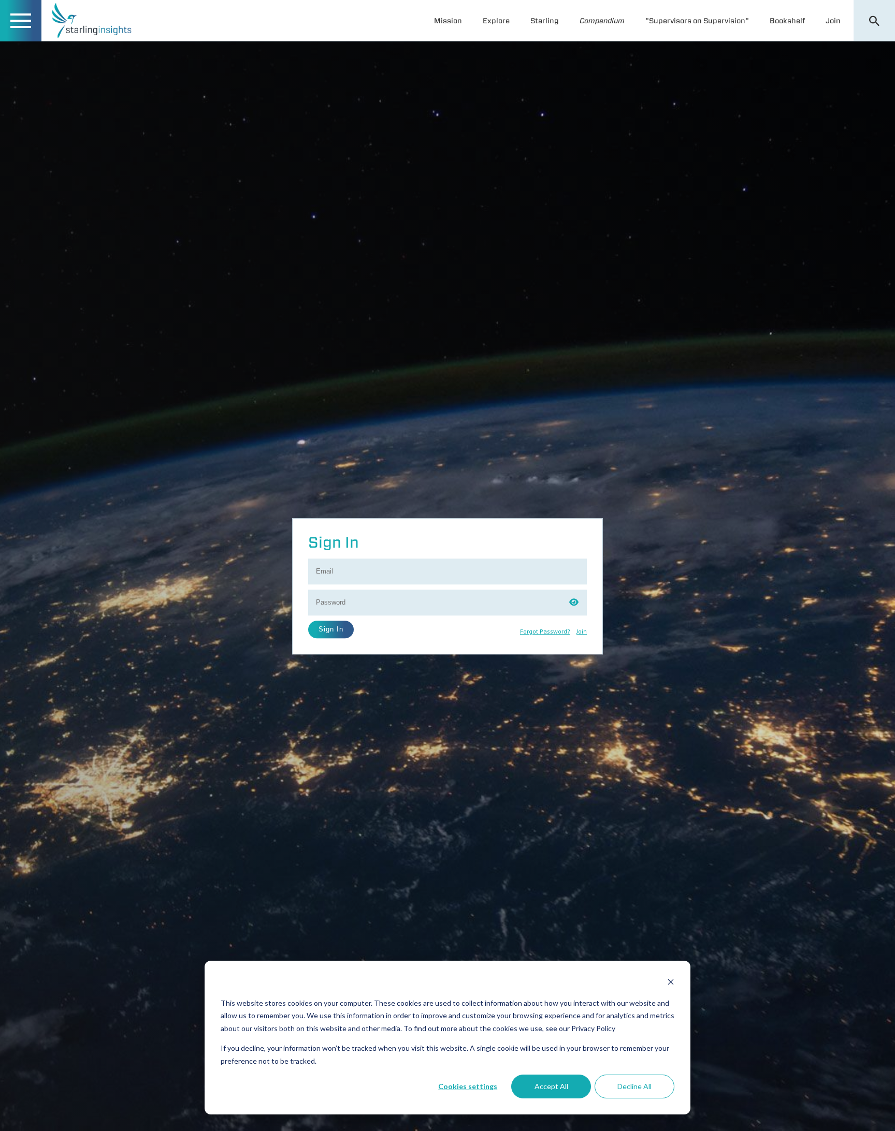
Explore (496, 21)
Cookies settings (467, 1086)
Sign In (331, 629)
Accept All (551, 1086)
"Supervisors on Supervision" (697, 21)
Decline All (634, 1086)
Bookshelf (787, 21)
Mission (448, 21)
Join (833, 21)
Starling (544, 21)
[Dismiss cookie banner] (670, 983)
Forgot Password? (545, 631)
